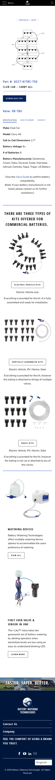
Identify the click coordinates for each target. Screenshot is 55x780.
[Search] (52, 3)
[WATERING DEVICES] (27, 497)
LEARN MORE (18, 654)
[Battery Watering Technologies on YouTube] (25, 754)
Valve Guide (22, 177)
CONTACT (41, 120)
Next (34, 20)
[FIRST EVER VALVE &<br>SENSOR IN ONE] (27, 588)
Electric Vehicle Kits (27, 285)
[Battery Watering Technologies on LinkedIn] (30, 754)
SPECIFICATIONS (10, 120)
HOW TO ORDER (27, 120)
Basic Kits (27, 443)
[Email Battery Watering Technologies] (35, 754)
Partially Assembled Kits (27, 362)
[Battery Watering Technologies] (27, 3)
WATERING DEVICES (20, 529)
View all (16, 555)
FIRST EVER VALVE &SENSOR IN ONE (21, 622)
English (42, 762)
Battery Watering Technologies (26, 769)
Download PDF (14, 99)
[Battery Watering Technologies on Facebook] (19, 754)
